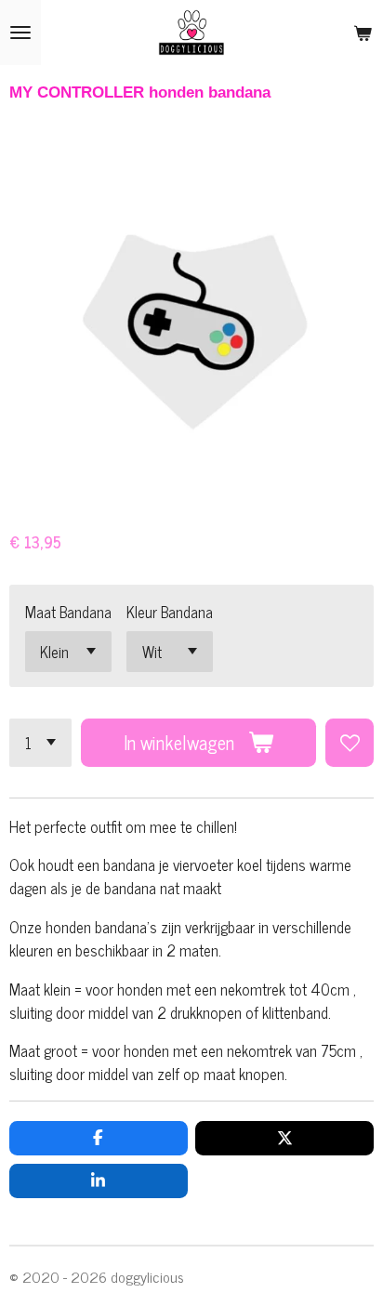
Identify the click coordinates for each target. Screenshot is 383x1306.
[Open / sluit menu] (20, 32)
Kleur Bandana (169, 611)
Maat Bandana (68, 611)
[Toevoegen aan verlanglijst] (349, 743)
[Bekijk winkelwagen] (362, 32)
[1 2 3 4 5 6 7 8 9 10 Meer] (40, 743)
